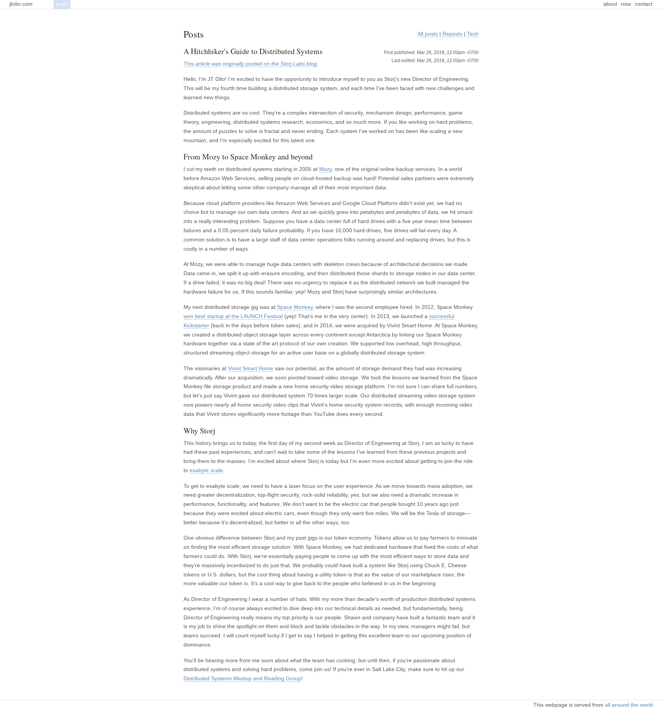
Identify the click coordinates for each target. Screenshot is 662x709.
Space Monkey (295, 307)
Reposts (452, 34)
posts (62, 4)
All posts (428, 34)
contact (643, 4)
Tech (472, 34)
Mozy (325, 169)
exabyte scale (206, 470)
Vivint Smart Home (250, 368)
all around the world (629, 705)
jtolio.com (21, 4)
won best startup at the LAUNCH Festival (233, 316)
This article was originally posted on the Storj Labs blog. (251, 64)
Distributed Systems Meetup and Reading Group (242, 678)
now (626, 4)
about (610, 4)
